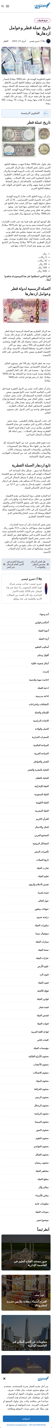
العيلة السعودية (41, 794)
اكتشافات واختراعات (39, 704)
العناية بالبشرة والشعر (38, 769)
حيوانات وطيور (42, 908)
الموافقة (26, 1418)
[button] (4, 1378)
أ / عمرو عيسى (29, 579)
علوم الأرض (43, 966)
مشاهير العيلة (42, 1170)
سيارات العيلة (42, 941)
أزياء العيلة (44, 638)
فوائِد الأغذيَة (43, 990)
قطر (5, 41)
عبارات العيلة (42, 958)
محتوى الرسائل (41, 1105)
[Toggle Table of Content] (44, 113)
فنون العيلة (43, 982)
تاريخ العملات (42, 20)
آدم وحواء (44, 614)
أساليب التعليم (42, 646)
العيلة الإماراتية (42, 786)
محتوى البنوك (42, 1080)
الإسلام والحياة (42, 712)
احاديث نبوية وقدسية (39, 679)
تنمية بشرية (43, 892)
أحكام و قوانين (42, 622)
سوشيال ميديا (42, 933)
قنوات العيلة (43, 1023)
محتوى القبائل (42, 1154)
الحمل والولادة (42, 728)
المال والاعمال (42, 827)
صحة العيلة (43, 949)
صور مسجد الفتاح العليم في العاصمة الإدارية (30, 1263)
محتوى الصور (42, 1130)
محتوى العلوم (42, 1138)
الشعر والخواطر (41, 761)
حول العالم (43, 900)
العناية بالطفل (42, 777)
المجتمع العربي (42, 835)
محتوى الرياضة (41, 1113)
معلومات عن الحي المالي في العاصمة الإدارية (29, 1343)
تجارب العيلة (43, 868)
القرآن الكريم (42, 818)
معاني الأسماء (42, 1195)
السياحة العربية (41, 753)
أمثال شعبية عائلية (40, 663)
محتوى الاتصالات (41, 1072)
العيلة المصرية (42, 810)
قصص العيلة (43, 1015)
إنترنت (46, 671)
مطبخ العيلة (43, 1179)
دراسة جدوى (43, 917)
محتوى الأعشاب (41, 1064)
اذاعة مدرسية (42, 696)
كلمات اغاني (43, 1039)
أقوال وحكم (43, 655)
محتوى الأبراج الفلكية (39, 1056)
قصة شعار (44, 1007)
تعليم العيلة (43, 876)
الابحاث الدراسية (41, 720)
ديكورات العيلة (42, 925)
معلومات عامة (42, 1203)
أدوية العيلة (43, 630)
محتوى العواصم (41, 1146)
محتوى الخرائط (41, 1089)
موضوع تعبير (43, 1220)
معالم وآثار (43, 1187)
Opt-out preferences (37, 1424)
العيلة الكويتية (42, 802)
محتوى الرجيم (42, 1097)
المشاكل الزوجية (41, 843)
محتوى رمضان (42, 1162)
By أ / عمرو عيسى (37, 41)
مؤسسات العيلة (41, 1048)
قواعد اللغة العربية (40, 1031)
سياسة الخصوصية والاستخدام (16, 1424)
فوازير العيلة (43, 999)
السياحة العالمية (41, 745)
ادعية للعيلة (43, 687)
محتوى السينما (42, 1121)
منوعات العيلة (42, 1211)
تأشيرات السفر (41, 851)
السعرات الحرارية (40, 737)
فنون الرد (44, 974)
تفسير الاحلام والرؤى (39, 884)
